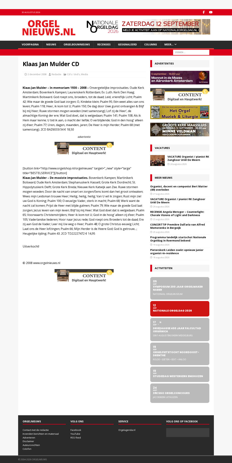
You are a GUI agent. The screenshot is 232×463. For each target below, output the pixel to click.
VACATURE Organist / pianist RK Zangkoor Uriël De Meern (188, 158)
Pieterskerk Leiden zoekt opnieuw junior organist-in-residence (176, 251)
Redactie (56, 74)
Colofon (27, 448)
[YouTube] (211, 12)
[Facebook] (203, 12)
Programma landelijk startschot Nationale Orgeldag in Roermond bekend (178, 238)
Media (84, 74)
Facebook (76, 430)
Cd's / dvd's (73, 74)
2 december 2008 (37, 74)
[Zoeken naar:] (191, 52)
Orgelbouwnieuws (77, 44)
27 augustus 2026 (161, 193)
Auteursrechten (31, 445)
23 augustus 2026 (161, 219)
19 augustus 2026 (161, 244)
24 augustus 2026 (178, 164)
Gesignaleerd (127, 44)
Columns (150, 44)
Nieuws (51, 44)
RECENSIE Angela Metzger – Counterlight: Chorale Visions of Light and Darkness (177, 213)
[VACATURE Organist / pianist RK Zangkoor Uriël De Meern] (157, 160)
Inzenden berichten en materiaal (41, 433)
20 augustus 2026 (161, 232)
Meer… (168, 44)
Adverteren (29, 437)
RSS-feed (76, 437)
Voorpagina (30, 44)
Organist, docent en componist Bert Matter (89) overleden (179, 188)
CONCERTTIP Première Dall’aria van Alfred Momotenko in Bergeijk (177, 226)
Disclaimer (28, 441)
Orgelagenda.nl (126, 430)
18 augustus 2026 (161, 257)
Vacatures (162, 148)
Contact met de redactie (36, 430)
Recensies (104, 44)
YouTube (75, 433)
